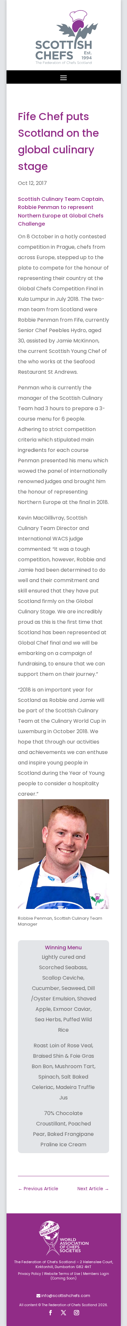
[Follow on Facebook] (50, 1312)
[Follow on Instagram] (76, 1312)
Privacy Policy (29, 1273)
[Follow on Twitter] (63, 1312)
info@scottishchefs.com (65, 1295)
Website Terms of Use (62, 1273)
